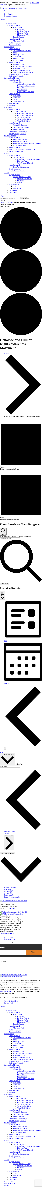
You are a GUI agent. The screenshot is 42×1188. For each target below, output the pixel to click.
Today (2, 752)
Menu (2, 196)
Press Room (10, 202)
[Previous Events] (23, 746)
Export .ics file (9, 895)
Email (2, 947)
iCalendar (7, 889)
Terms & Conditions (11, 1001)
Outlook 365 (8, 891)
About (6, 173)
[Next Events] (5, 748)
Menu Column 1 (14, 25)
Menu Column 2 (14, 39)
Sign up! (34, 952)
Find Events (4, 584)
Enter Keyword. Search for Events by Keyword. (16, 536)
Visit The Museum (10, 23)
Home (2, 202)
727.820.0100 (10, 908)
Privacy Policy (9, 1003)
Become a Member (10, 16)
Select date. (19, 764)
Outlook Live (8, 893)
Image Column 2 (14, 184)
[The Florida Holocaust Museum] (13, 8)
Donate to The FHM (7, 933)
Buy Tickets (8, 14)
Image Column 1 (14, 175)
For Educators (9, 47)
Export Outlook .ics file (12, 897)
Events (6, 153)
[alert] (21, 444)
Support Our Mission (11, 78)
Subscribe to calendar (7, 853)
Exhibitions (8, 107)
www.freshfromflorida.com (6, 991)
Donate (2, 20)
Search (2, 10)
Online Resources (10, 136)
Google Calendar (10, 887)
